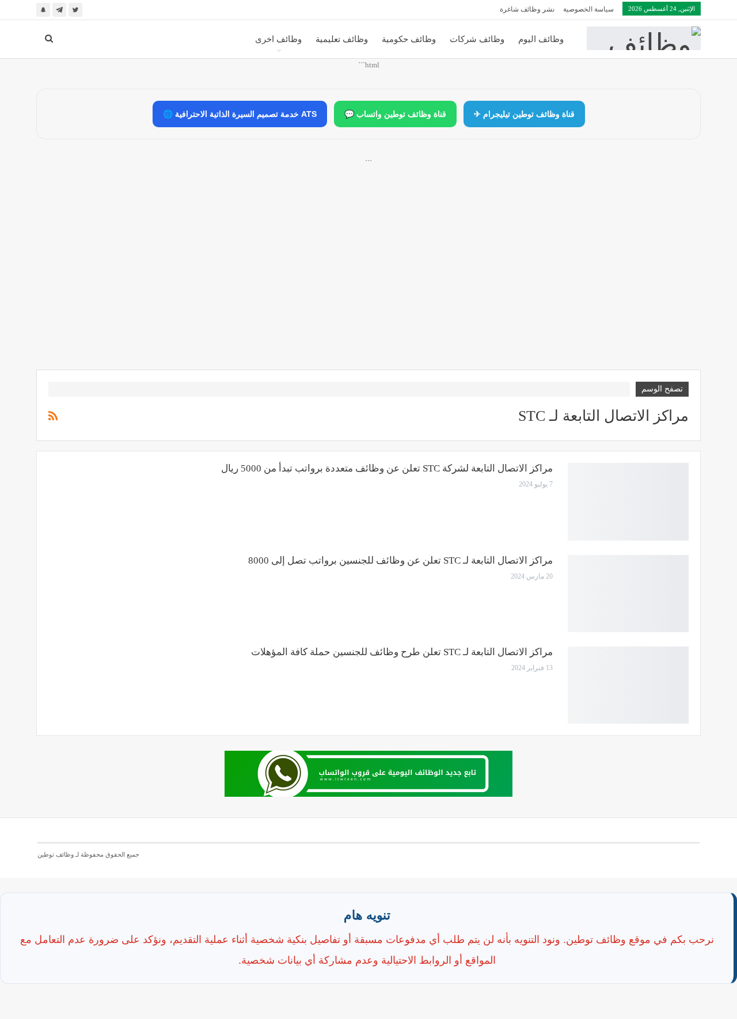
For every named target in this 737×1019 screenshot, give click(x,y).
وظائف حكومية (409, 39)
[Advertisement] (368, 277)
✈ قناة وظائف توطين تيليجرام (524, 114)
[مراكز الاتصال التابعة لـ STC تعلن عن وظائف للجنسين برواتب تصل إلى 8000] (628, 593)
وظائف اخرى (278, 39)
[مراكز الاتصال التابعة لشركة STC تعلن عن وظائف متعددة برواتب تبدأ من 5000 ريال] (628, 501)
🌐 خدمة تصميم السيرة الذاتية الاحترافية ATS (240, 114)
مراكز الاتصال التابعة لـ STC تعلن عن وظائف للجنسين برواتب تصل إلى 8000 (400, 560)
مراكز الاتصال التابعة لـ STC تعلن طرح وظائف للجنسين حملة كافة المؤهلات (402, 652)
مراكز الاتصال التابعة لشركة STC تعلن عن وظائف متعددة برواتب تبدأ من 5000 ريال (387, 468)
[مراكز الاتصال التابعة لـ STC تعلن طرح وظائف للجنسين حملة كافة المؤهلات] (628, 685)
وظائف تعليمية (342, 39)
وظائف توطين (55, 854)
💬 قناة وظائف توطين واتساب (395, 114)
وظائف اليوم (541, 39)
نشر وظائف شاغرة (527, 9)
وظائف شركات (477, 39)
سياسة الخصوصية (588, 9)
